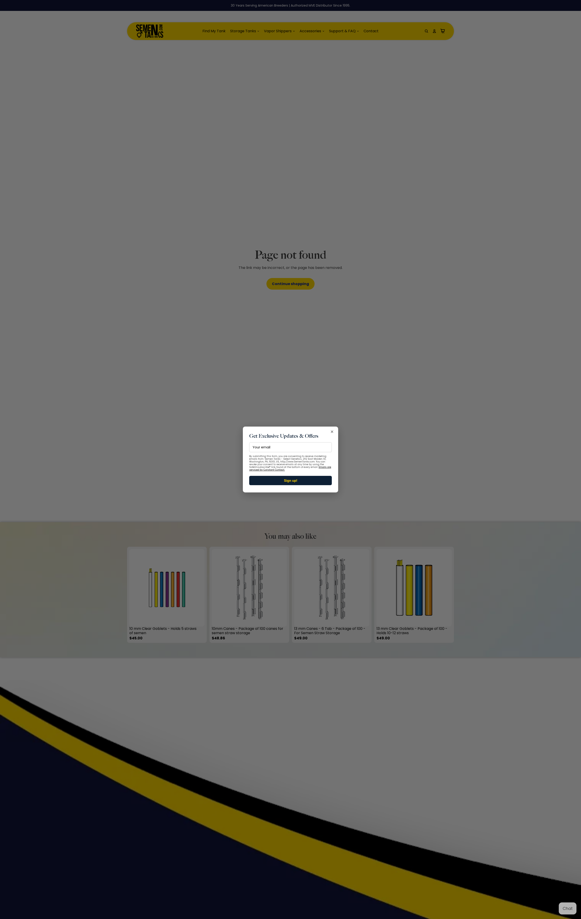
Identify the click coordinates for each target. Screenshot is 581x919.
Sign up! (290, 480)
